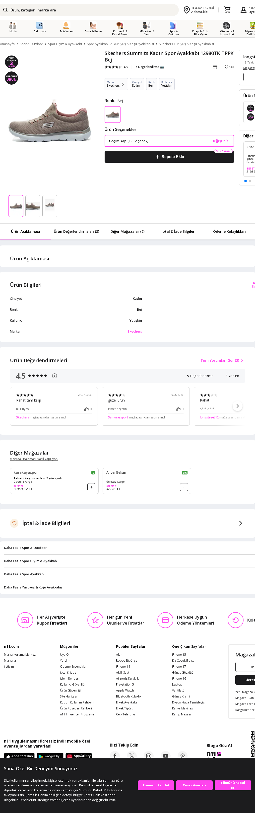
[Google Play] (50, 757)
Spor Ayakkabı (98, 44)
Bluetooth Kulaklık (128, 696)
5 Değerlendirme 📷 (150, 67)
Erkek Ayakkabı (126, 702)
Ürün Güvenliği (70, 691)
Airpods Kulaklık (127, 679)
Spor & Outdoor (31, 44)
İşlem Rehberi (69, 679)
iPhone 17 (179, 667)
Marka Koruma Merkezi (20, 655)
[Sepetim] (227, 10)
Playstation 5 (125, 685)
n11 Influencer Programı (77, 714)
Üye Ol (64, 655)
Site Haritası (68, 696)
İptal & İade (68, 673)
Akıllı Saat (122, 673)
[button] (245, 181)
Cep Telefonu (125, 714)
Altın (119, 655)
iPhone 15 (179, 655)
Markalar (10, 661)
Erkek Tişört (124, 708)
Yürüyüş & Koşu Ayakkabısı (134, 44)
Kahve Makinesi (182, 708)
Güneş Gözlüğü (182, 673)
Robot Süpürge (126, 661)
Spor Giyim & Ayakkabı (65, 44)
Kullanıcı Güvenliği (72, 685)
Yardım (65, 661)
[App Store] (19, 757)
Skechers (135, 331)
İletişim (9, 667)
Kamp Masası (181, 714)
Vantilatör (179, 691)
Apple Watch (125, 691)
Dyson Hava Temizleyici (188, 702)
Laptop (177, 685)
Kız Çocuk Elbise (183, 661)
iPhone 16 (179, 679)
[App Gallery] (78, 757)
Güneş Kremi (181, 696)
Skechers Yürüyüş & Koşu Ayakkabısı (186, 44)
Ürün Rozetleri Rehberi (76, 708)
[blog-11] (219, 756)
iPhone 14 (123, 667)
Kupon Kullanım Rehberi (77, 702)
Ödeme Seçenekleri (73, 667)
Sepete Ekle (173, 157)
